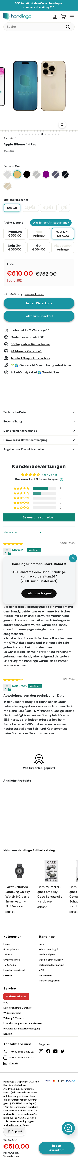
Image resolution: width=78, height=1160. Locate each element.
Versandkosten (11, 1156)
